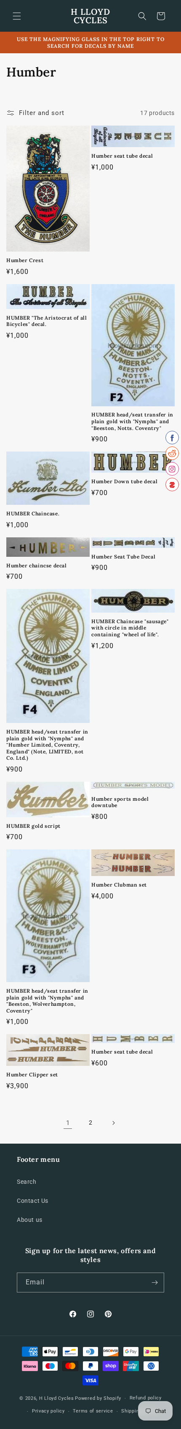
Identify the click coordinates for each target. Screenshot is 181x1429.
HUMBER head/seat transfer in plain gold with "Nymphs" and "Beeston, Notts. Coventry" (132, 421)
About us (30, 1219)
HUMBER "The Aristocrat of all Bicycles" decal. (46, 321)
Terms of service (93, 1411)
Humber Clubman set (119, 884)
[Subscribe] (154, 1282)
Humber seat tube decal (122, 156)
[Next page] (113, 1123)
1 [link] (68, 1123)
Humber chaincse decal (36, 565)
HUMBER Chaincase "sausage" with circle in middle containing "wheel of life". (130, 628)
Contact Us (32, 1200)
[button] (17, 16)
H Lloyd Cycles (56, 1398)
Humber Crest (24, 260)
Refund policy (146, 1398)
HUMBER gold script (33, 826)
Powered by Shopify (98, 1398)
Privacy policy (48, 1411)
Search (27, 1181)
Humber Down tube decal (124, 481)
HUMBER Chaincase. (32, 513)
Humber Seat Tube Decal (123, 556)
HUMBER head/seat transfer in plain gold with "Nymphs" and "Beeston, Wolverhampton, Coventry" (47, 1001)
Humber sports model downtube (120, 802)
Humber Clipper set (32, 1074)
